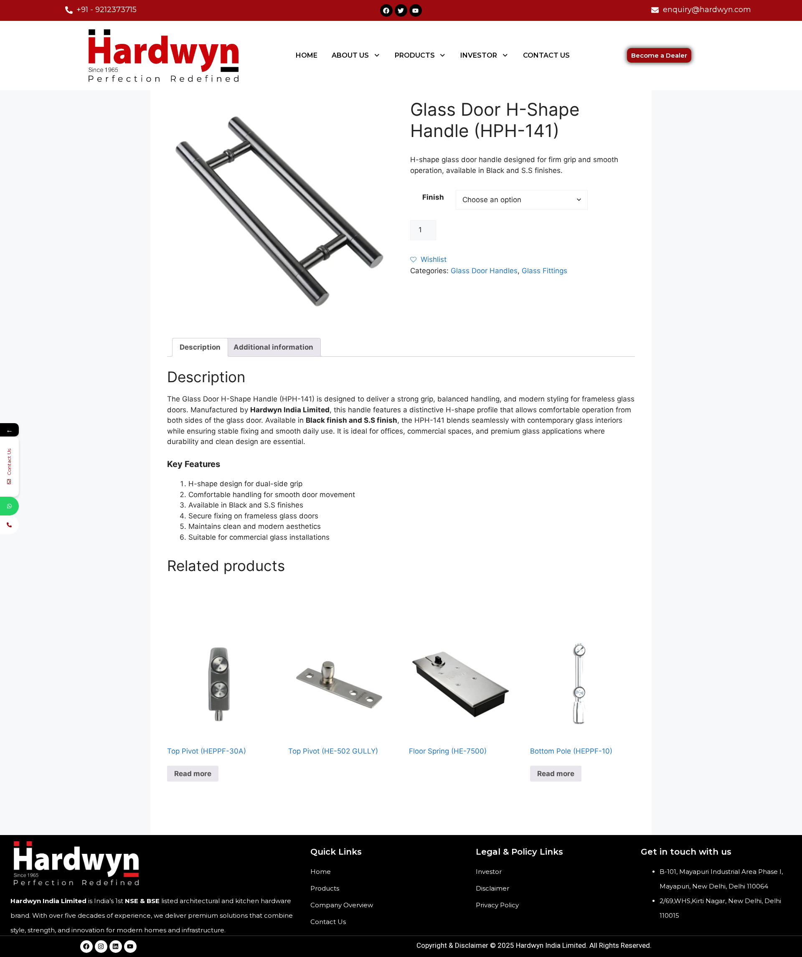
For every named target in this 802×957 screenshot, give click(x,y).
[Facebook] (386, 10)
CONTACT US (546, 55)
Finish (433, 197)
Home (320, 872)
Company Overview (341, 905)
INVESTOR (478, 55)
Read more (192, 773)
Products (324, 888)
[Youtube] (415, 10)
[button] (356, 55)
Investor (489, 872)
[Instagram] (101, 946)
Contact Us (328, 922)
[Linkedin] (115, 946)
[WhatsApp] (9, 506)
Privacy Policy (497, 905)
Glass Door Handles (484, 271)
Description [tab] (200, 347)
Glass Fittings (544, 271)
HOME (306, 55)
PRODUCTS (415, 55)
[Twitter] (401, 10)
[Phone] (9, 524)
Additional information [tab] (273, 347)
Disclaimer (492, 888)
